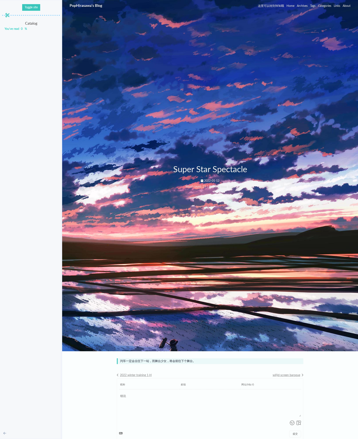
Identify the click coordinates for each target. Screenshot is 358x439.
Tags (313, 6)
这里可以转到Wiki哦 (271, 6)
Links (337, 6)
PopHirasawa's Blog (86, 6)
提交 (295, 433)
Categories (324, 6)
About (347, 6)
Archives (302, 6)
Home (290, 6)
